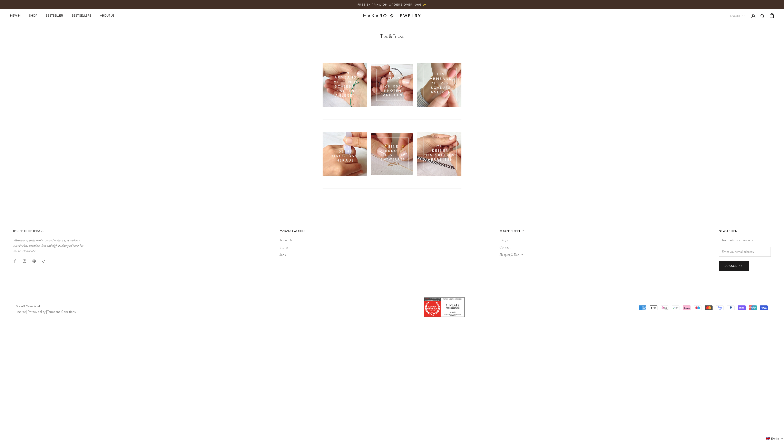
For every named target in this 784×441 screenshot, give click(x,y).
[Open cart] (772, 15)
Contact (504, 247)
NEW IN (15, 15)
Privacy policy (37, 311)
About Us (286, 240)
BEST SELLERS (81, 15)
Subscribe (734, 266)
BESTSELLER (54, 15)
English (735, 16)
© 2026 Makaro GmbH (28, 306)
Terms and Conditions (61, 311)
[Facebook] (15, 260)
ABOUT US (107, 15)
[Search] (763, 15)
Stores (284, 247)
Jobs (283, 254)
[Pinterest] (34, 260)
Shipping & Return (511, 254)
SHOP (33, 15)
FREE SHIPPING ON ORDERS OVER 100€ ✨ (392, 5)
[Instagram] (24, 260)
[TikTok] (43, 260)
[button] (775, 438)
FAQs (503, 240)
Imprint (21, 311)
